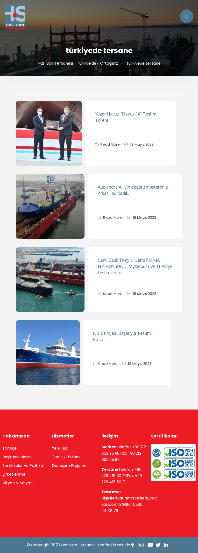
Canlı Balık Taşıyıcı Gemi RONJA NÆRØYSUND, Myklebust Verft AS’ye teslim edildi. (135, 266)
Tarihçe (9, 448)
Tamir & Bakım (66, 457)
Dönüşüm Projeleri (69, 465)
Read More (110, 144)
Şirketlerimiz (14, 474)
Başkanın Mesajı (17, 457)
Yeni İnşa (60, 448)
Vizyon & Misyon (17, 483)
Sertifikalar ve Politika (22, 465)
